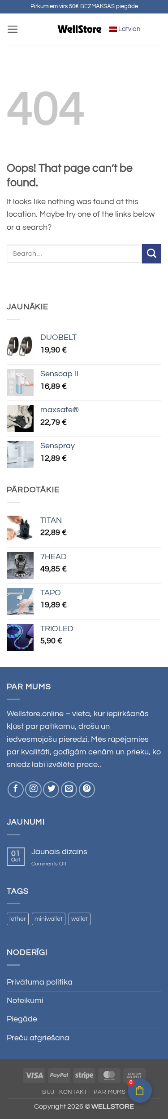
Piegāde (22, 1019)
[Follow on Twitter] (51, 789)
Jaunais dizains (59, 852)
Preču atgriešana (38, 1038)
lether (17, 918)
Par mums (109, 1092)
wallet (79, 918)
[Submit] (151, 253)
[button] (13, 29)
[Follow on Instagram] (33, 789)
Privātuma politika (40, 982)
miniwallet (48, 918)
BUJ (48, 1092)
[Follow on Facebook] (16, 789)
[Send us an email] (69, 789)
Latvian (128, 29)
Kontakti (74, 1092)
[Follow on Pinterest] (87, 789)
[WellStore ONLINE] (79, 29)
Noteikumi (25, 1001)
